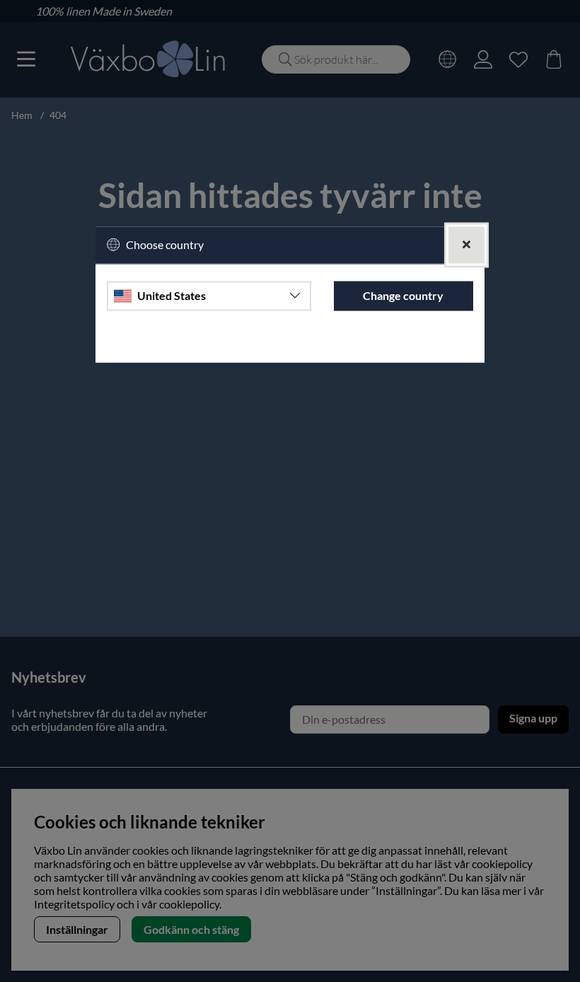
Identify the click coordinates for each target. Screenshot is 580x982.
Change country (403, 295)
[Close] (466, 245)
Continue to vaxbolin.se (290, 345)
